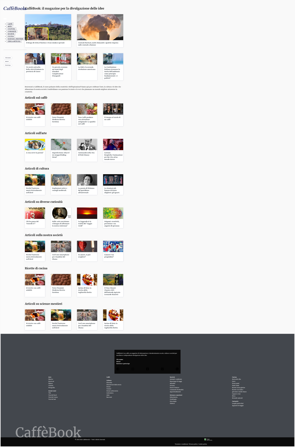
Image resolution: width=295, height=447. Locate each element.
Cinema (50, 385)
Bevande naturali (237, 398)
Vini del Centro (53, 397)
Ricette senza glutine (238, 387)
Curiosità (12, 31)
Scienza (172, 385)
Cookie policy (202, 444)
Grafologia (173, 399)
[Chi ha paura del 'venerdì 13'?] (35, 213)
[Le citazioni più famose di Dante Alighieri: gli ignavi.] (113, 180)
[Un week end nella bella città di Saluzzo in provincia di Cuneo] (35, 59)
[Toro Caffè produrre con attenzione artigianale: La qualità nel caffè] (87, 109)
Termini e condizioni (181, 444)
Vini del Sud (52, 399)
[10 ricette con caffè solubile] (35, 109)
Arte (10, 26)
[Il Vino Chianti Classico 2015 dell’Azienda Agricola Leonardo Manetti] (113, 279)
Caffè (10, 24)
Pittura (50, 383)
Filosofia (109, 382)
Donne (108, 386)
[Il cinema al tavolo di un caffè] (113, 109)
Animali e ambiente (176, 379)
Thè (49, 393)
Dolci (233, 381)
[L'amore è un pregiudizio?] (113, 246)
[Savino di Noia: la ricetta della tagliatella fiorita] (87, 279)
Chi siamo (8, 57)
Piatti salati (235, 385)
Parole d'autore (174, 387)
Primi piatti (235, 383)
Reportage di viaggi (176, 381)
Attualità (172, 383)
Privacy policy (193, 444)
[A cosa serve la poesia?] (35, 144)
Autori (7, 61)
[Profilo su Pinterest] (162, 369)
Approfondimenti (175, 391)
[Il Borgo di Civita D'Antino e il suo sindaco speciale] (48, 27)
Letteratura (109, 393)
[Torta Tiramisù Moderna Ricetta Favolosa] (61, 109)
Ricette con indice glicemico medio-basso (239, 390)
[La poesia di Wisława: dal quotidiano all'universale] (87, 180)
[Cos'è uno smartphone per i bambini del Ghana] (61, 246)
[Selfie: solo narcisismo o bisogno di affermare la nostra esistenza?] (61, 213)
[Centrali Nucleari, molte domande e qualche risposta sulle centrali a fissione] (100, 27)
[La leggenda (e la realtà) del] (87, 213)
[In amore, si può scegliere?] (87, 246)
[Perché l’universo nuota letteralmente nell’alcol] (35, 180)
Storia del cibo (236, 379)
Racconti (109, 397)
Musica (50, 379)
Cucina (11, 36)
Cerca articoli (14, 41)
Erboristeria (173, 397)
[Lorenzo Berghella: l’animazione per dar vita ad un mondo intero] (113, 144)
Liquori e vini (236, 394)
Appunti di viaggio (238, 405)
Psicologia (173, 401)
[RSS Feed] (177, 369)
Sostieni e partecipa (123, 363)
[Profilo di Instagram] (132, 369)
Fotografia (51, 387)
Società (11, 34)
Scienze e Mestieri (15, 39)
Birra (233, 396)
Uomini (108, 389)
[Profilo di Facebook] (117, 369)
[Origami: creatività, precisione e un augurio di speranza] (113, 213)
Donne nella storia (112, 391)
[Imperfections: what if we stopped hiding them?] (61, 144)
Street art (51, 381)
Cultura (11, 29)
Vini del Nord (52, 395)
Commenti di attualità (176, 389)
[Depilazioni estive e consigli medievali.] (61, 180)
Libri (107, 395)
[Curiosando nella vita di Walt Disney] (87, 144)
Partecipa (8, 65)
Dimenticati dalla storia (113, 384)
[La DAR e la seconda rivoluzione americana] (87, 59)
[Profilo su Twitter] (147, 369)
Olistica (172, 403)
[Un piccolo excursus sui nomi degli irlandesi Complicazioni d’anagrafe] (61, 59)
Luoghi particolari (238, 403)
